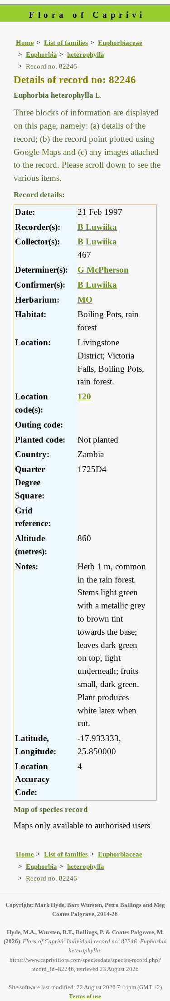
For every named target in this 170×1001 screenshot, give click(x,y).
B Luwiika (97, 227)
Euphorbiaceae (120, 42)
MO (85, 299)
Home (25, 42)
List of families (66, 42)
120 (84, 396)
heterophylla (85, 54)
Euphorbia (41, 54)
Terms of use (85, 996)
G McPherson (103, 269)
